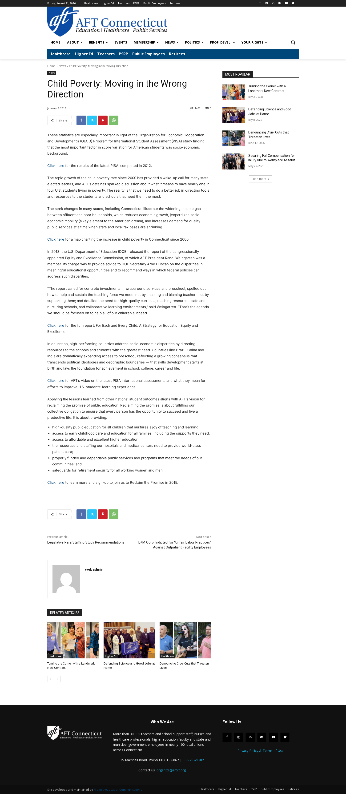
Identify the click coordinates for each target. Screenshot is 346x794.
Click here (55, 165)
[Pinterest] (103, 120)
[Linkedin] (273, 3)
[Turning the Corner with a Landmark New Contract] (73, 640)
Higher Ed (111, 656)
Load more (259, 179)
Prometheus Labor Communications (118, 790)
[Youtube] (286, 3)
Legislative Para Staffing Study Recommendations (86, 542)
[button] (293, 42)
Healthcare (55, 656)
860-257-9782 (193, 760)
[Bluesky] (292, 3)
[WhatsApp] (113, 120)
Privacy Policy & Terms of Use (260, 750)
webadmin (94, 569)
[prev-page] (50, 679)
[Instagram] (266, 3)
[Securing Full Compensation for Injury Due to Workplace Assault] (233, 161)
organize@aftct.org (171, 770)
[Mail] (279, 3)
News (62, 66)
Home (51, 66)
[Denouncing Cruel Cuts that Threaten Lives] (185, 640)
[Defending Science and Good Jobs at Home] (129, 640)
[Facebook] (260, 3)
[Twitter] (92, 120)
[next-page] (58, 679)
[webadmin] (66, 579)
